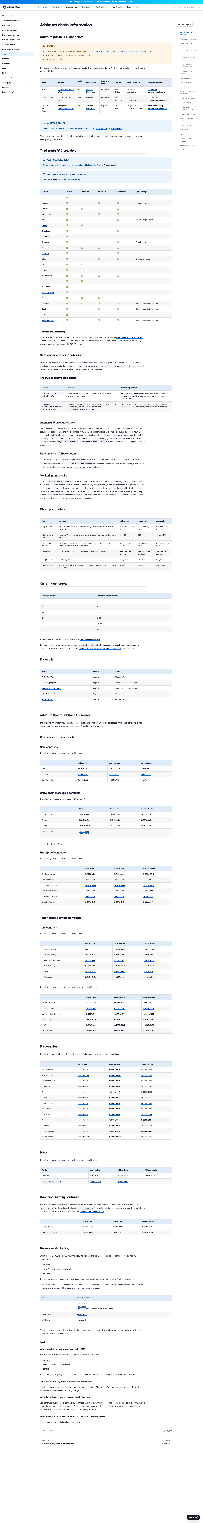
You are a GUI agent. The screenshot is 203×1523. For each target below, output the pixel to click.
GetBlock (45, 253)
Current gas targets (186, 82)
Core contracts (186, 102)
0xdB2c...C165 (148, 896)
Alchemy (45, 203)
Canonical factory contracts (92, 1211)
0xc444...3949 (115, 814)
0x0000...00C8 (83, 1137)
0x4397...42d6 (90, 902)
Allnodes (45, 209)
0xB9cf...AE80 (148, 902)
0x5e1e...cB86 (123, 1176)
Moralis (44, 270)
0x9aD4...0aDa (90, 977)
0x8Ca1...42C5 (148, 1014)
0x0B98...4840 (84, 826)
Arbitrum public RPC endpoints (187, 33)
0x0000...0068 (83, 1081)
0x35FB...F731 (90, 880)
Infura (44, 259)
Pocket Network (48, 292)
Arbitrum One (101, 128)
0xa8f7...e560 (119, 977)
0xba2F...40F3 (149, 960)
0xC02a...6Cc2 (90, 971)
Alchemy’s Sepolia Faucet (51, 688)
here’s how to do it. (126, 2)
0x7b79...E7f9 (148, 971)
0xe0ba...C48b (90, 885)
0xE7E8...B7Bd (114, 769)
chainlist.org (108, 1309)
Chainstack (46, 242)
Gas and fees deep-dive (90, 639)
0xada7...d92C (119, 1031)
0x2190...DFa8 (119, 1003)
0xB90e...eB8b (88, 1227)
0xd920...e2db (90, 966)
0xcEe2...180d (90, 960)
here (66, 1333)
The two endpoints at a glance (189, 51)
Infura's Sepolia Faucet (50, 694)
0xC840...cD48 (119, 949)
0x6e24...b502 (148, 1008)
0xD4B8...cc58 (115, 826)
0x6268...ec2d (148, 885)
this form (54, 165)
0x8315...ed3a (84, 820)
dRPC (44, 248)
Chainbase (46, 231)
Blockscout (90, 92)
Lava (43, 264)
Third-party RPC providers (188, 39)
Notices (130, 7)
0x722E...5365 (119, 1025)
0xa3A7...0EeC (90, 955)
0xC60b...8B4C (148, 874)
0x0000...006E (83, 1109)
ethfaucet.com (47, 699)
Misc (181, 134)
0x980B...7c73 (148, 1025)
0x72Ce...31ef (90, 949)
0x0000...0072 (83, 1131)
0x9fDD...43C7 (148, 1003)
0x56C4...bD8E (147, 1232)
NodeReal (45, 281)
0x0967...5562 (91, 1014)
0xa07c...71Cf (90, 896)
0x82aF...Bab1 (91, 1025)
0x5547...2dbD (83, 780)
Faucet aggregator (49, 683)
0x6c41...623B (91, 1019)
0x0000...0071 (83, 1125)
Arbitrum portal (110, 165)
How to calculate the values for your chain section (100, 648)
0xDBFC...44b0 (149, 977)
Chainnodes (46, 236)
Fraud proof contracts (189, 114)
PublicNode (46, 298)
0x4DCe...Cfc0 (83, 769)
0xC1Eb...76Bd (115, 820)
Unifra (44, 315)
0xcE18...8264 (149, 949)
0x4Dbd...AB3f (84, 814)
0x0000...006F (83, 1114)
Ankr (43, 220)
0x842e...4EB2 (95, 1176)
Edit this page (47, 1430)
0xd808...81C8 (146, 769)
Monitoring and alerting (187, 72)
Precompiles (184, 130)
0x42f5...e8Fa (148, 891)
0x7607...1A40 (84, 831)
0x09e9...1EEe (91, 1008)
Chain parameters (185, 78)
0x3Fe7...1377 (147, 880)
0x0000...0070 (83, 1097)
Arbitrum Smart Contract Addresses (188, 92)
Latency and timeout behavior (188, 58)
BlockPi (44, 225)
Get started (42, 7)
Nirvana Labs (47, 276)
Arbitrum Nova (116, 128)
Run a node (86, 7)
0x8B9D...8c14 (118, 1232)
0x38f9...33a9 (146, 820)
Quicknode (46, 303)
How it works (117, 7)
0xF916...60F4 (118, 1227)
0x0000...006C (83, 1086)
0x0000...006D (83, 1075)
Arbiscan (89, 89)
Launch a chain (72, 7)
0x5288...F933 (91, 1003)
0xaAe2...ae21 (146, 814)
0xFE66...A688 (119, 874)
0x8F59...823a (95, 1181)
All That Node (47, 214)
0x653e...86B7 (123, 1181)
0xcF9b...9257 (119, 1008)
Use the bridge (102, 7)
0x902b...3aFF (149, 955)
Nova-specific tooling (187, 145)
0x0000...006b (83, 1103)
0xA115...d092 (150, 1176)
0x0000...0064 (83, 1120)
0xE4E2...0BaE (119, 966)
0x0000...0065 (83, 1092)
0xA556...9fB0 (90, 874)
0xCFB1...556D (148, 1019)
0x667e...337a (84, 834)
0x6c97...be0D (146, 774)
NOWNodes (46, 287)
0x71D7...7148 (114, 780)
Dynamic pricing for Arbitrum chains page (118, 645)
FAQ (183, 150)
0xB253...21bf (119, 955)
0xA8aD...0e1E (149, 966)
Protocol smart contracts (188, 98)
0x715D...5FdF (148, 1031)
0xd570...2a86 (91, 1031)
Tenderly (45, 309)
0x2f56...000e (88, 1232)
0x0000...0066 (83, 1070)
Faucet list (183, 87)
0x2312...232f (119, 960)
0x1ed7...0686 (145, 780)
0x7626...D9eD (119, 1019)
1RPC (44, 197)
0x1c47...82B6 (83, 774)
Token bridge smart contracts (186, 119)
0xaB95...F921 (90, 891)
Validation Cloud (48, 320)
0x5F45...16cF (147, 1227)
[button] (17, 25)
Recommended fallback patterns (187, 65)
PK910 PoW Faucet (49, 677)
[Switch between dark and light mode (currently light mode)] (137, 7)
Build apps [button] (55, 7)
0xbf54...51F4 (119, 1014)
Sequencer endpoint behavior (186, 44)
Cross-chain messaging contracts (189, 108)
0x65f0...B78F (146, 826)
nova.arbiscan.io (63, 1269)
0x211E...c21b (114, 774)
